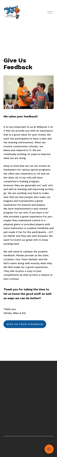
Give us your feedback (25, 324)
